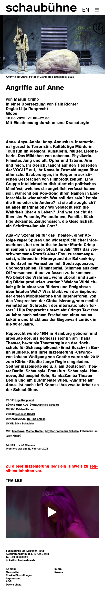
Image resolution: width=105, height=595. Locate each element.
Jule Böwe (18, 431)
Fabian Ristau (24, 409)
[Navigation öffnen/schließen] (97, 10)
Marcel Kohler (34, 431)
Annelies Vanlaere (48, 404)
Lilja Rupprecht (24, 400)
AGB (9, 581)
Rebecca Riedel (25, 414)
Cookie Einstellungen (19, 575)
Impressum (13, 578)
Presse (58, 572)
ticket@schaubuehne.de (20, 560)
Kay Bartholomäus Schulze (62, 431)
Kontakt (11, 569)
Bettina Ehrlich (36, 419)
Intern (58, 569)
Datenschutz (13, 584)
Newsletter (12, 572)
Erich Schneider (24, 423)
